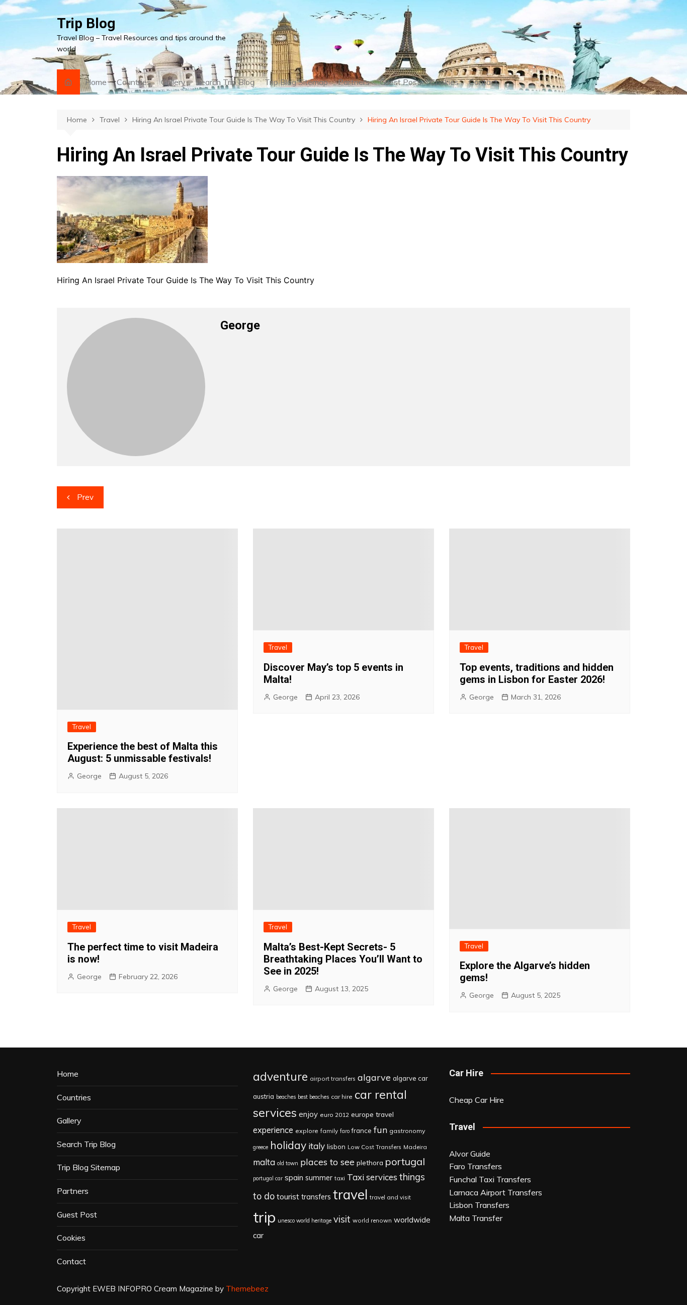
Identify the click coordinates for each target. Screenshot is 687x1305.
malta (264, 1162)
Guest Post (400, 82)
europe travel (372, 1114)
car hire (342, 1096)
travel (350, 1194)
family (329, 1131)
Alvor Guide (469, 1154)
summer (318, 1177)
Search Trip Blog (225, 82)
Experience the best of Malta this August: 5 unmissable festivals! (142, 752)
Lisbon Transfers (479, 1205)
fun (380, 1129)
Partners (354, 82)
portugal (405, 1161)
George (89, 775)
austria (263, 1096)
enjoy (308, 1114)
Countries (134, 82)
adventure (280, 1076)
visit (342, 1219)
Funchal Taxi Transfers (490, 1179)
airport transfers (333, 1078)
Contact (483, 82)
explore (306, 1131)
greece (260, 1147)
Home (96, 82)
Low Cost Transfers (374, 1147)
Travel (81, 727)
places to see (327, 1161)
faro (345, 1131)
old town (287, 1163)
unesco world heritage (304, 1220)
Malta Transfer (475, 1218)
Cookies (444, 82)
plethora (370, 1162)
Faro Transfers (475, 1166)
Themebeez (247, 1288)
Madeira (415, 1147)
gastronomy (407, 1131)
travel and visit (390, 1197)
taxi (339, 1178)
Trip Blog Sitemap (296, 82)
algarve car (410, 1078)
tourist (288, 1196)
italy (316, 1146)
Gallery (173, 82)
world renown (372, 1220)
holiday (288, 1145)
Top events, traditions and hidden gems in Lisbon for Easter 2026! (537, 673)
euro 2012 (334, 1114)
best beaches (313, 1096)
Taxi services (372, 1177)
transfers (316, 1196)
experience (273, 1130)
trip (264, 1217)
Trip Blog (86, 23)
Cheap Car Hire (476, 1100)
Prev (85, 497)
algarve (374, 1077)
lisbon (336, 1147)
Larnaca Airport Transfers (495, 1192)
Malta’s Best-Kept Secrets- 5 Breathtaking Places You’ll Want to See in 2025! (343, 959)
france (362, 1130)
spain (294, 1177)
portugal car (268, 1178)
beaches (286, 1096)
